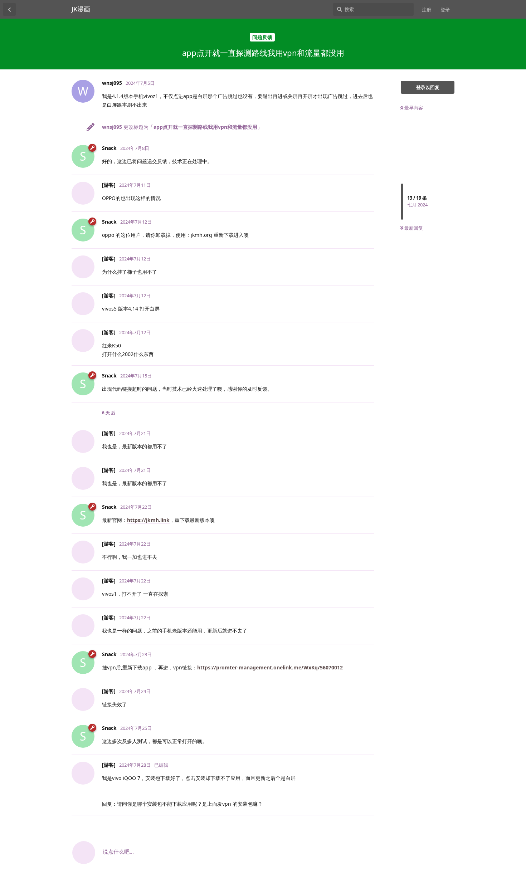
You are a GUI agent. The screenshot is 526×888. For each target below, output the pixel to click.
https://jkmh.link (148, 520)
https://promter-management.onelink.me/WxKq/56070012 (270, 667)
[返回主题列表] (9, 9)
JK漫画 (81, 9)
